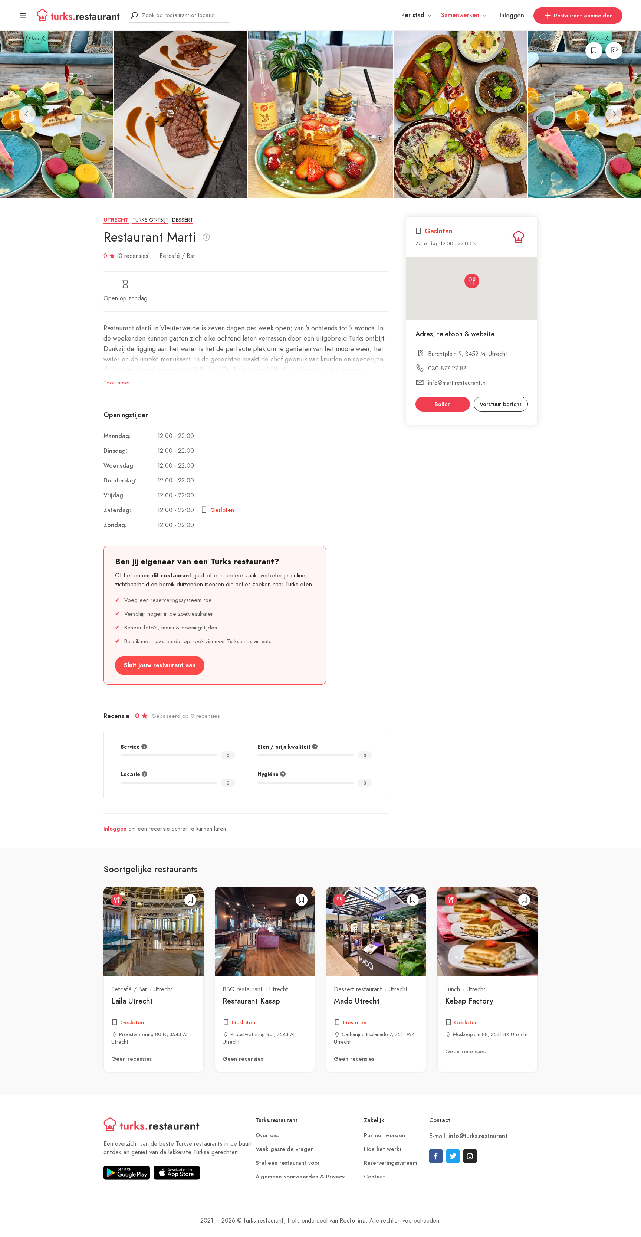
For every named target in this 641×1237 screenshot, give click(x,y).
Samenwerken (460, 15)
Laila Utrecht (132, 1001)
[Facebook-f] (436, 1156)
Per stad (412, 15)
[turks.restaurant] (518, 237)
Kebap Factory (469, 1001)
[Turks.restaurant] (78, 15)
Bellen (443, 404)
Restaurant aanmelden (583, 15)
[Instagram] (470, 1156)
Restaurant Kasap (251, 1001)
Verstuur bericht (501, 404)
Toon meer (116, 383)
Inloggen (512, 16)
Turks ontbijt (150, 219)
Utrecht (116, 219)
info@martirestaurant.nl (457, 383)
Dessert (182, 219)
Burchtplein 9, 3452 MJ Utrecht (467, 354)
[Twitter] (453, 1156)
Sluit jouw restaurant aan (159, 665)
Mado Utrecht (356, 1001)
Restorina (353, 1221)
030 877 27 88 (447, 368)
